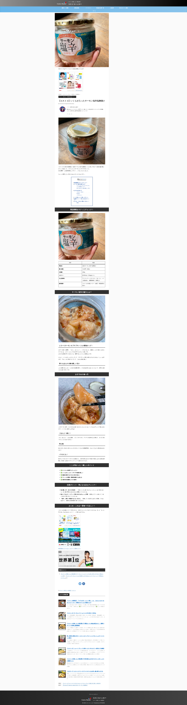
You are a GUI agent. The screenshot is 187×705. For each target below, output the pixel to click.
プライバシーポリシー (93, 694)
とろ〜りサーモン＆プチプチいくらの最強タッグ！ (83, 186)
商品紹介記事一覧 (100, 7)
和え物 (78, 193)
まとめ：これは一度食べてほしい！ (81, 201)
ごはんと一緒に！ (80, 192)
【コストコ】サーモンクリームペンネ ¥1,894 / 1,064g (81, 613)
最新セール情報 (65, 7)
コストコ (74, 590)
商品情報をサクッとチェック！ (80, 182)
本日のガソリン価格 (123, 7)
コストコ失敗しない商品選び (98, 700)
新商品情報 (76, 7)
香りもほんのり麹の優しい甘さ (83, 188)
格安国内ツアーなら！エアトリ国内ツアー (69, 548)
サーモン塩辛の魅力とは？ (79, 184)
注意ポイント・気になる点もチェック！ (81, 199)
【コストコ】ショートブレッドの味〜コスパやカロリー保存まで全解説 (85, 648)
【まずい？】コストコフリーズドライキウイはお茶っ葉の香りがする (85, 671)
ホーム (94, 10)
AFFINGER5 (102, 702)
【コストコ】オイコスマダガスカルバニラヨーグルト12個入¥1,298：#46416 (81, 683)
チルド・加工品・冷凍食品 (65, 590)
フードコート (88, 7)
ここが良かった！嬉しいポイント (81, 197)
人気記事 (112, 7)
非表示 (84, 179)
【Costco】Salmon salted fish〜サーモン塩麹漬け (75, 685)
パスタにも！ (79, 195)
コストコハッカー (75, 4)
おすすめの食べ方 (78, 190)
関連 (78, 202)
